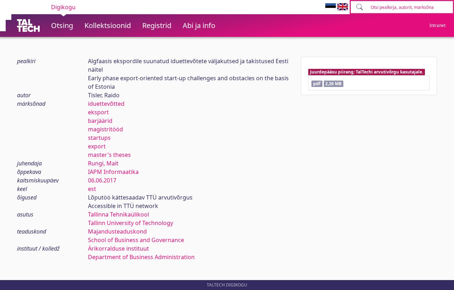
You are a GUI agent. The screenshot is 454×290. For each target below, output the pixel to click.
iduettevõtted (106, 104)
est (92, 189)
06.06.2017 (102, 180)
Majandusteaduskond (117, 231)
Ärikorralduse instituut (118, 248)
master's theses (109, 155)
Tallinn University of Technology (130, 223)
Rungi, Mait (103, 163)
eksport (98, 112)
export (97, 146)
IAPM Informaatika (113, 172)
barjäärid (100, 121)
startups (99, 138)
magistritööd (105, 129)
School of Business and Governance (136, 240)
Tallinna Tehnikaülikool (118, 214)
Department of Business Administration (141, 257)
